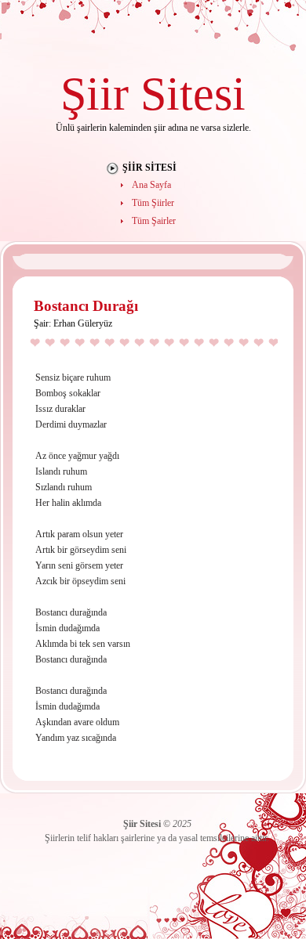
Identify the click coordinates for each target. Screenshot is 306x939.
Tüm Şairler (154, 220)
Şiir (94, 93)
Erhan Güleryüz (82, 323)
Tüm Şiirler (153, 202)
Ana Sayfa (151, 184)
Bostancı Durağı (86, 306)
